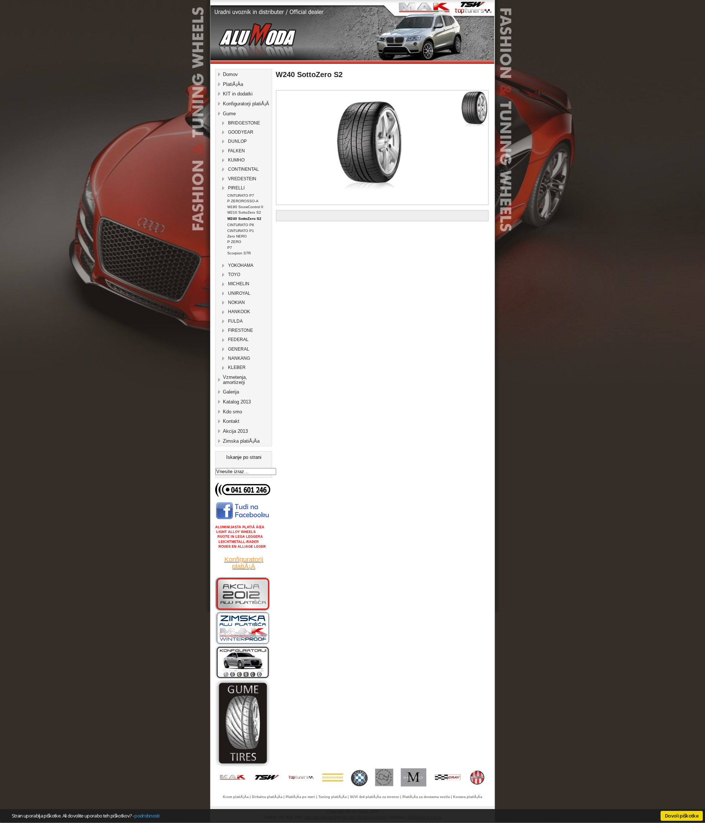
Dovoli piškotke (681, 815)
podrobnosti (146, 815)
